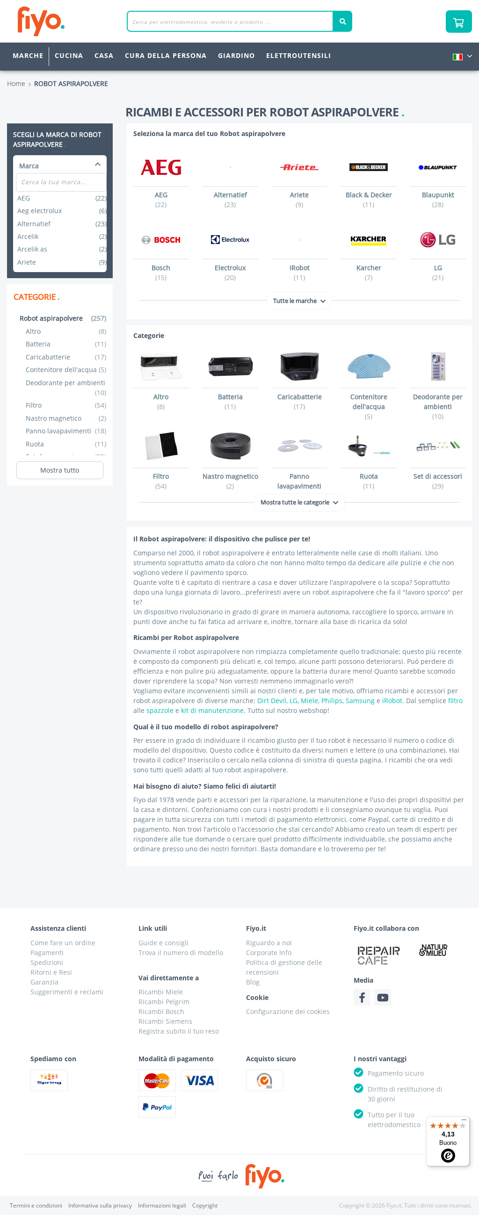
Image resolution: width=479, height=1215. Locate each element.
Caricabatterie (66, 356)
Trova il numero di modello (180, 952)
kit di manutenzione (212, 710)
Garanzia (44, 982)
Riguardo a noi (269, 942)
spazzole (160, 710)
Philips (331, 700)
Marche (28, 55)
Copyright (205, 1205)
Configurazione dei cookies (288, 1011)
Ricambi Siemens (165, 1021)
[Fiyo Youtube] (383, 997)
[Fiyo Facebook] (362, 997)
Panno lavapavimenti (66, 430)
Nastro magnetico (66, 418)
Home (16, 83)
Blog (253, 982)
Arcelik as (62, 248)
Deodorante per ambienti (66, 387)
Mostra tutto (59, 470)
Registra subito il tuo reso (178, 1031)
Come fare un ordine (62, 942)
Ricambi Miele (160, 991)
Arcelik (62, 236)
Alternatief (62, 223)
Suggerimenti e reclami (66, 991)
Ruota (66, 443)
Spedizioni (46, 962)
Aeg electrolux (62, 210)
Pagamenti (47, 952)
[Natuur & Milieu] (433, 950)
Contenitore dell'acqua (66, 369)
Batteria (66, 343)
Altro (66, 331)
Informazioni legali (162, 1205)
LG (294, 700)
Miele (309, 700)
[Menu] (464, 1122)
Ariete (62, 262)
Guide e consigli (163, 942)
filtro (455, 700)
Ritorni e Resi (51, 972)
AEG (62, 198)
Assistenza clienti (58, 928)
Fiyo (80, 21)
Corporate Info (268, 952)
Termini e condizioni (36, 1205)
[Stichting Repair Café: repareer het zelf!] (379, 956)
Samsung (360, 700)
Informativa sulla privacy (100, 1205)
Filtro (66, 405)
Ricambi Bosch (161, 1011)
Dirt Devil (271, 700)
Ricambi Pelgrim (163, 1001)
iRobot (392, 700)
